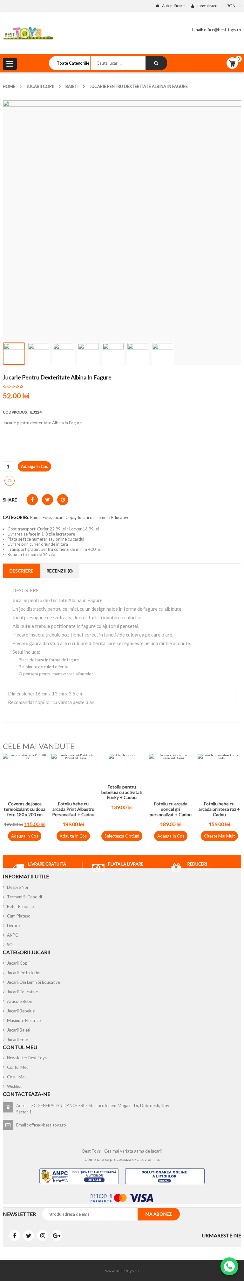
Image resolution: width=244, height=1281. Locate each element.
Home (9, 86)
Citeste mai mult (219, 835)
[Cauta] (156, 63)
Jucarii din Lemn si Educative (103, 517)
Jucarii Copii (40, 86)
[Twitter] (28, 1235)
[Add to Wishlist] (9, 481)
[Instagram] (42, 1235)
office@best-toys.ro (222, 29)
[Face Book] (14, 1235)
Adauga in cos (34, 466)
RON (231, 5)
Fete (47, 517)
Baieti (71, 86)
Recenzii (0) (59, 570)
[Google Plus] (56, 1235)
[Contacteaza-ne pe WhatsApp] (229, 1266)
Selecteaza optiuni (122, 835)
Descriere (21, 570)
